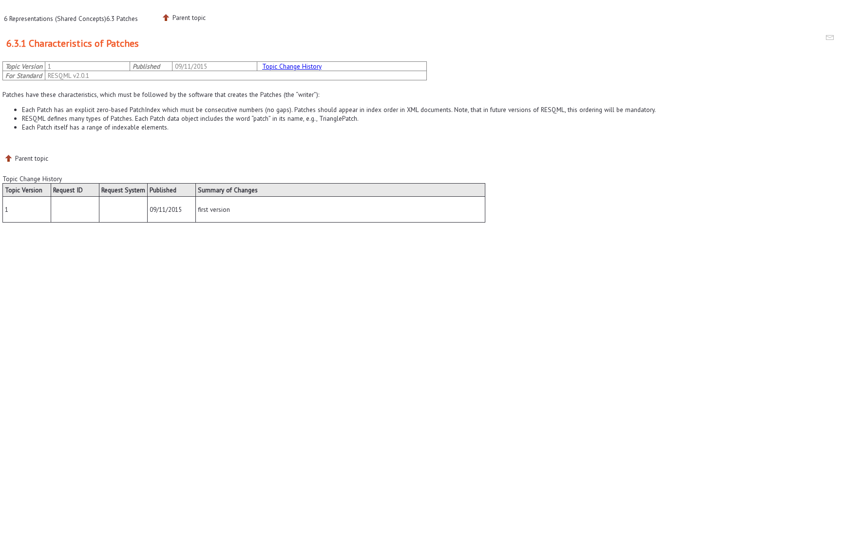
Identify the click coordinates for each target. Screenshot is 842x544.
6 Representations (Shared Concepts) (55, 18)
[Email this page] (831, 39)
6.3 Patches (122, 18)
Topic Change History (292, 66)
